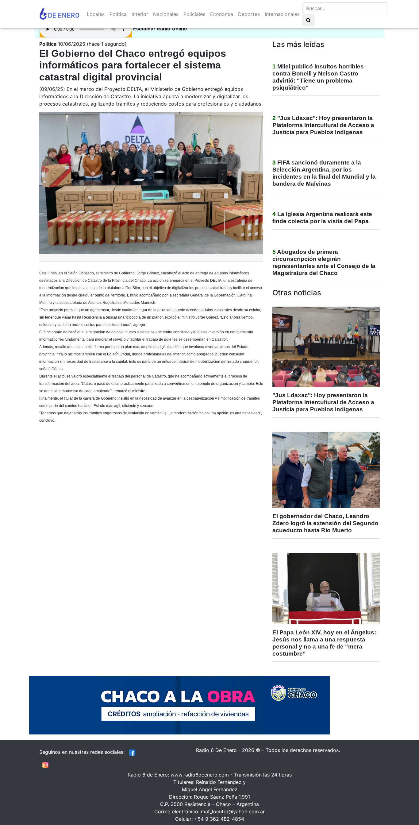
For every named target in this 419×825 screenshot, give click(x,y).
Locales (96, 14)
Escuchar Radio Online (160, 28)
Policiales (194, 14)
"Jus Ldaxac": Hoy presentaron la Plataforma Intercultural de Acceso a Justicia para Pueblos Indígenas (323, 125)
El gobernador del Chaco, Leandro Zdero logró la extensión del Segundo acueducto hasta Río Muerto (325, 523)
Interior (140, 14)
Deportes (249, 14)
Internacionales (282, 14)
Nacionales (166, 14)
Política (118, 14)
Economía (221, 14)
